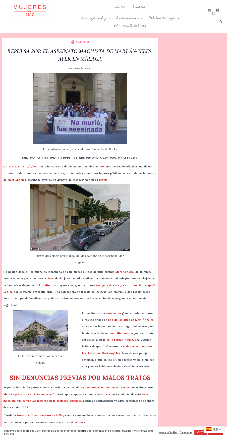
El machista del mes (130, 26)
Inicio (120, 7)
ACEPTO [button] (200, 432)
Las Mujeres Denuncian (80, 68)
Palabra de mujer (162, 18)
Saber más (186, 432)
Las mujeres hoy (94, 18)
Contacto (138, 7)
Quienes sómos (128, 18)
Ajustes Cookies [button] (168, 432)
